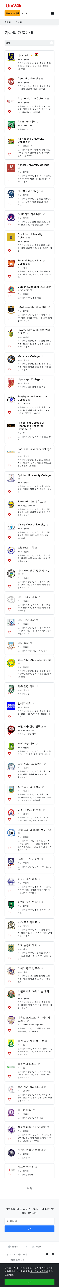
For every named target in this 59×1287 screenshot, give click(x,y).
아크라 (26, 59)
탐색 (8, 43)
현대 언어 (39, 774)
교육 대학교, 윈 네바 (29, 809)
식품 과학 (31, 222)
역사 (40, 820)
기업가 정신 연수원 (29, 902)
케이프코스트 (29, 730)
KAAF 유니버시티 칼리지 (32, 307)
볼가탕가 (27, 1091)
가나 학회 (23, 642)
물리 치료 (47, 1048)
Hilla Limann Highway (33, 1024)
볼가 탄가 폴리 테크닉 (30, 1086)
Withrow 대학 (26, 547)
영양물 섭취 (23, 1051)
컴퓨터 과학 (32, 149)
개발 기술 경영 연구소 (30, 726)
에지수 (26, 482)
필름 (38, 843)
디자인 (30, 840)
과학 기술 (44, 866)
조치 (36, 63)
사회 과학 (32, 410)
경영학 (30, 63)
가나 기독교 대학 (27, 596)
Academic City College (32, 98)
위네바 (26, 813)
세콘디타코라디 (30, 505)
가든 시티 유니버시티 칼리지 (34, 660)
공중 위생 (46, 607)
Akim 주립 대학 (27, 121)
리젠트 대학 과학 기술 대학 (33, 991)
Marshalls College (29, 356)
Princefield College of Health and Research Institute (31, 426)
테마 (25, 267)
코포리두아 (28, 146)
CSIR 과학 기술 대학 (29, 214)
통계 (45, 1097)
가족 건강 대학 (26, 686)
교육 (32, 535)
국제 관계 (31, 387)
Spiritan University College (34, 475)
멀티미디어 (30, 843)
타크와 (26, 790)
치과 (31, 1051)
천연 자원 (25, 225)
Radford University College (34, 449)
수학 (40, 66)
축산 (39, 222)
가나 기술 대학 (26, 619)
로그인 (24, 13)
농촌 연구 (40, 956)
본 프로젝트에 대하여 (17, 1254)
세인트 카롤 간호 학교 (30, 1150)
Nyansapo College (29, 379)
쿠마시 (26, 337)
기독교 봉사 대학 (27, 879)
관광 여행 (39, 367)
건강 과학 (29, 413)
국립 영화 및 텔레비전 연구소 (35, 829)
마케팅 (29, 89)
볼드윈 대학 (24, 1109)
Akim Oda (27, 125)
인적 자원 (27, 109)
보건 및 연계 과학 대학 (31, 1040)
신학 (42, 274)
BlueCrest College (29, 191)
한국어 (15, 1246)
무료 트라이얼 (12, 13)
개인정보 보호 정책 (16, 1260)
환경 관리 (30, 956)
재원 (23, 89)
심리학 (46, 66)
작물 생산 (35, 225)
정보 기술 (46, 106)
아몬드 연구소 (26, 1167)
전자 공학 (46, 152)
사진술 (34, 846)
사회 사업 (46, 1028)
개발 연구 (41, 387)
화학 (34, 344)
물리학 (41, 344)
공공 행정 (46, 584)
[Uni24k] (14, 5)
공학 (44, 797)
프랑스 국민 (39, 1074)
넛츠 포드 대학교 (27, 922)
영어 (34, 66)
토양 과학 (44, 225)
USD (38, 1246)
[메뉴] (51, 13)
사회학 (26, 489)
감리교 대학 (24, 703)
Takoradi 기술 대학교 (30, 501)
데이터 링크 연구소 (29, 968)
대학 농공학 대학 (27, 945)
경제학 (43, 63)
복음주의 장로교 (27, 1063)
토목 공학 (32, 1097)
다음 (29, 1188)
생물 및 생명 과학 (43, 1137)
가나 (20, 59)
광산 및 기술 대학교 (29, 786)
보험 (20, 982)
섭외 (46, 650)
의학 (29, 1028)
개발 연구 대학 (26, 743)
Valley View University (31, 524)
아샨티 (26, 551)
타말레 (26, 747)
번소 (25, 949)
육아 (35, 89)
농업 (23, 956)
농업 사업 (37, 297)
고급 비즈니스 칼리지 (30, 763)
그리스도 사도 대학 (29, 859)
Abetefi (26, 403)
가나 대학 (23, 55)
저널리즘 (36, 109)
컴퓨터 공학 (35, 152)
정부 (20, 587)
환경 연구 (27, 463)
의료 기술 (38, 1117)
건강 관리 (31, 1031)
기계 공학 (42, 317)
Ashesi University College (33, 164)
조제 (40, 1048)
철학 (20, 489)
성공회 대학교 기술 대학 (32, 1126)
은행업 (45, 109)
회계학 (28, 66)
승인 (29, 1281)
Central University (29, 78)
